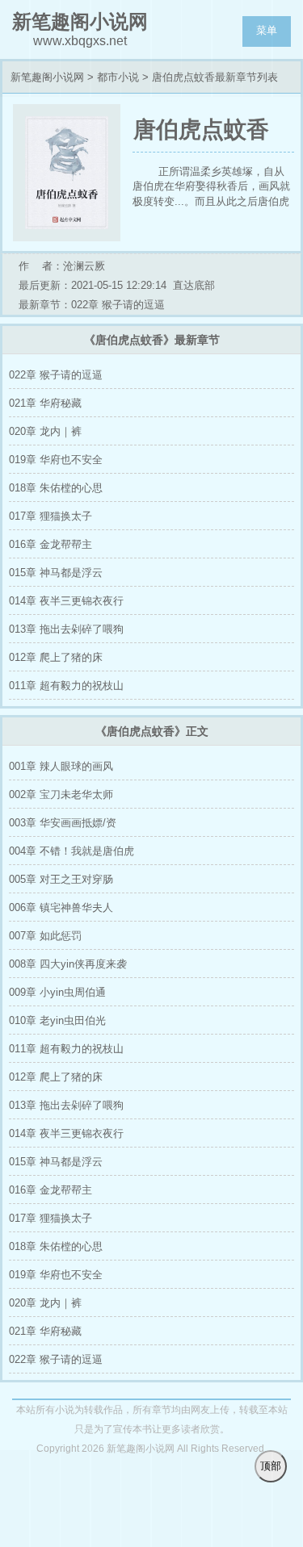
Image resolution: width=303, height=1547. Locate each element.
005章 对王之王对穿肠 (61, 879)
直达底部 (194, 285)
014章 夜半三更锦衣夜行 (66, 601)
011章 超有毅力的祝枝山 (66, 685)
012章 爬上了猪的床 (56, 657)
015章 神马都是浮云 (56, 573)
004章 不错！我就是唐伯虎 (71, 851)
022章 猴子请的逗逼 (56, 375)
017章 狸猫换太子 (50, 516)
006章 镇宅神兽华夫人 (61, 907)
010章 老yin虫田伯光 (57, 1020)
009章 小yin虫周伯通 (57, 992)
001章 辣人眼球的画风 (61, 766)
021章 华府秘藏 (45, 403)
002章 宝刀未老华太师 (61, 794)
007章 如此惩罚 (45, 936)
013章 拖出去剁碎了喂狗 (66, 629)
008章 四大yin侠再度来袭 (68, 964)
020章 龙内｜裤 (45, 431)
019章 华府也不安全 (56, 460)
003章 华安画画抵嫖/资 (62, 823)
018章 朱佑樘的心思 (56, 488)
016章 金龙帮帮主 (50, 544)
